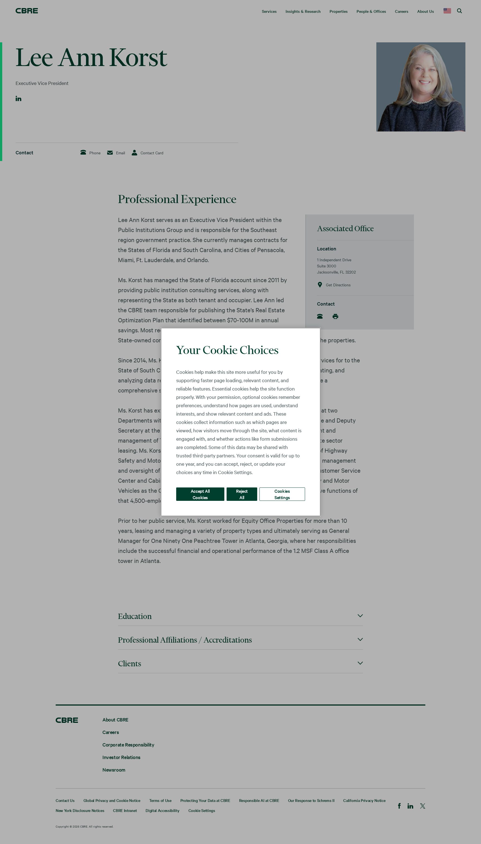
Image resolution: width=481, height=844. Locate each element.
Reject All (242, 494)
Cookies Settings (282, 494)
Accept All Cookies (200, 494)
